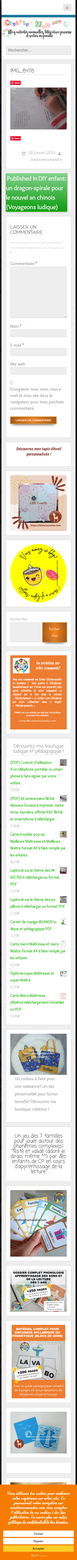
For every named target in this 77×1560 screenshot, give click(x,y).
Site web (17, 364)
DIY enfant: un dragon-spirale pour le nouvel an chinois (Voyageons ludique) (36, 192)
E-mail (17, 345)
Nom (15, 326)
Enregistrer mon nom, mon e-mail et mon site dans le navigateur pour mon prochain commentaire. (37, 399)
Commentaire (23, 263)
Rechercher (19, 619)
